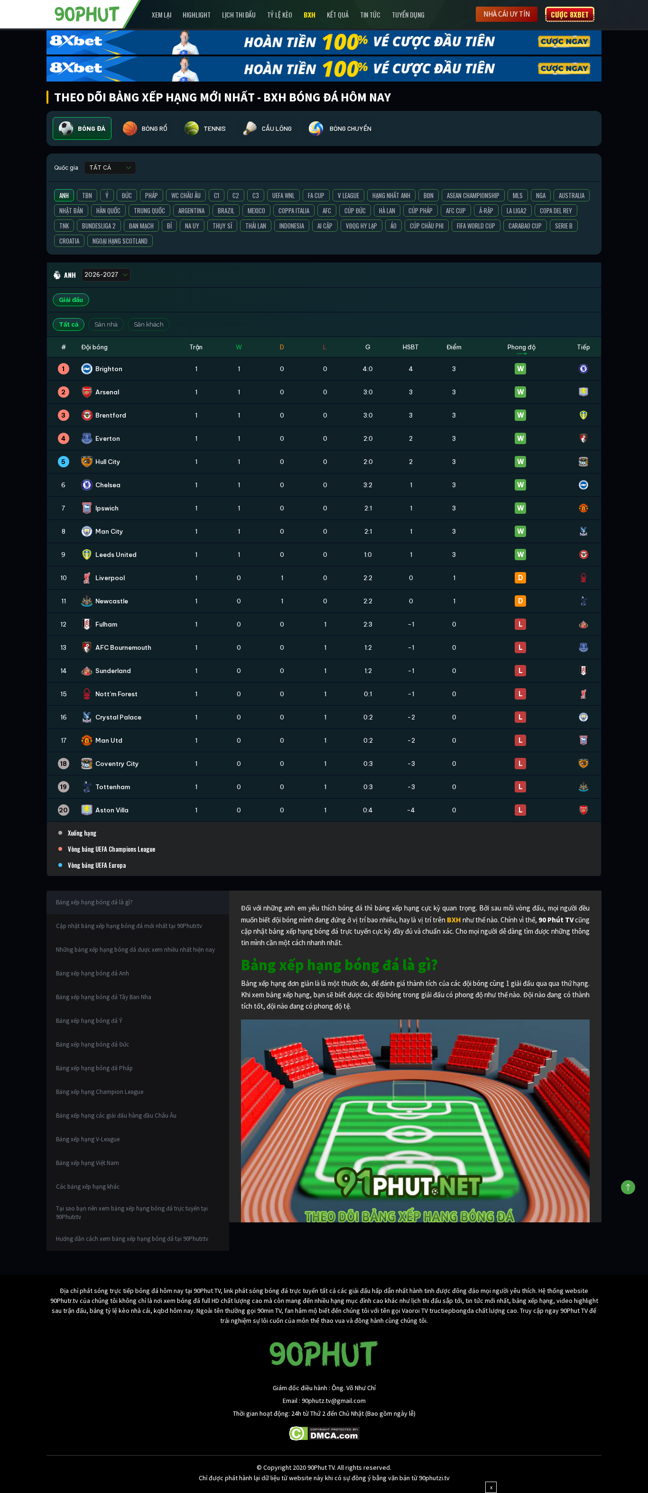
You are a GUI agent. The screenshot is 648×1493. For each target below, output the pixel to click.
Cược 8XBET (570, 14)
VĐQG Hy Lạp (361, 225)
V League (348, 195)
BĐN (429, 195)
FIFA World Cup (476, 225)
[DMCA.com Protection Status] (324, 1432)
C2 (235, 195)
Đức (127, 195)
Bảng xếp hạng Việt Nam (87, 1163)
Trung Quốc (149, 210)
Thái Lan (255, 225)
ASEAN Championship (473, 195)
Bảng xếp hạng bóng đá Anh (92, 973)
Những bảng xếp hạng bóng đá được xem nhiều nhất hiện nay (135, 950)
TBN (87, 195)
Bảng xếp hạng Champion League (99, 1092)
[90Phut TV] (87, 13)
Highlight (197, 14)
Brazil (226, 210)
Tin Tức (370, 14)
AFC (327, 210)
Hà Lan (387, 210)
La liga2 (517, 210)
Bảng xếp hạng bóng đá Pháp (94, 1068)
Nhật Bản (71, 210)
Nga (541, 195)
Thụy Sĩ (222, 225)
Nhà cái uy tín (506, 13)
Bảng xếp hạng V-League (88, 1139)
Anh (64, 195)
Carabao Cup (525, 225)
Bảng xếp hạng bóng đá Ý (89, 1021)
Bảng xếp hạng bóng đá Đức (92, 1044)
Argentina (191, 210)
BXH (309, 14)
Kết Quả (338, 14)
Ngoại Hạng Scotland (120, 241)
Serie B (564, 225)
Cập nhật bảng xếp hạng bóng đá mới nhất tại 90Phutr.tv (129, 926)
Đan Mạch (141, 225)
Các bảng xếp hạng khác (88, 1187)
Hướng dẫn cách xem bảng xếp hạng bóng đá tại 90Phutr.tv (132, 1239)
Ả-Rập (486, 210)
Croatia (69, 241)
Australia (571, 195)
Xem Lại (161, 14)
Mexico (256, 210)
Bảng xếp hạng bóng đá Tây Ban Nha (103, 997)
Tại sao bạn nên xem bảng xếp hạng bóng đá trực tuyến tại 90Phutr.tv (132, 1212)
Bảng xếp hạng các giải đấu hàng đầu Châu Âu (116, 1115)
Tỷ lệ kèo (279, 14)
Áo (393, 225)
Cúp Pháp (420, 210)
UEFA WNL (283, 195)
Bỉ (169, 225)
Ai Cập (325, 225)
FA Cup (316, 195)
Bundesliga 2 (99, 225)
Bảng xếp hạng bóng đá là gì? (94, 902)
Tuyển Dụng (408, 14)
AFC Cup (456, 210)
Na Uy (192, 225)
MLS (518, 195)
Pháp (151, 195)
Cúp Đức (355, 210)
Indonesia (291, 225)
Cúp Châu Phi (427, 225)
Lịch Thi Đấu (239, 14)
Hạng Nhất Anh (391, 195)
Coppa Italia (293, 210)
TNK (64, 225)
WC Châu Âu (186, 195)
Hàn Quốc (108, 210)
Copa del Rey (556, 210)
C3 (255, 195)
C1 (216, 195)
